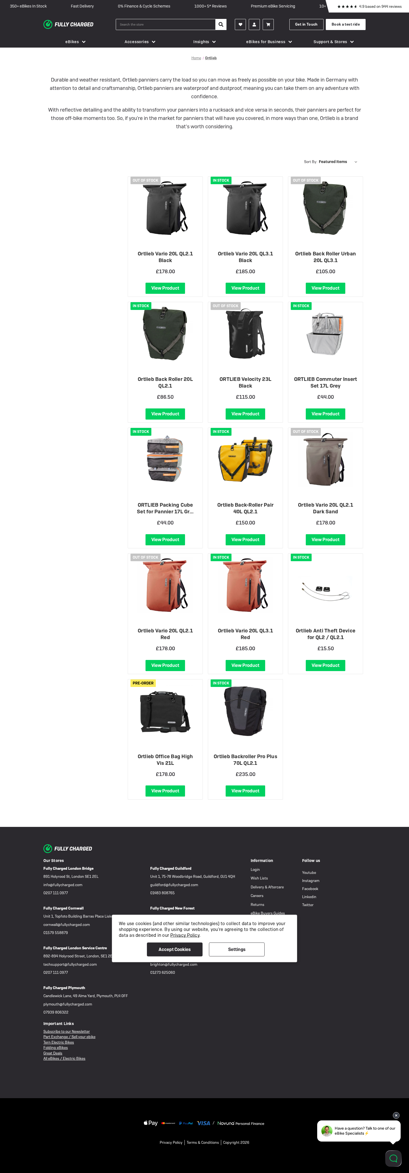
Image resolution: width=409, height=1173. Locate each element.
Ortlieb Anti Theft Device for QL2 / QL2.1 (325, 633)
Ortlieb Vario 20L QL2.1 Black (165, 256)
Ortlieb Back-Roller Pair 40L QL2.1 (245, 508)
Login (255, 869)
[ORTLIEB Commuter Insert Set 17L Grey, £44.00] (325, 333)
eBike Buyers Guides (268, 913)
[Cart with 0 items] (268, 24)
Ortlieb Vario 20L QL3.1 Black (245, 256)
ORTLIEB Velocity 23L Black (245, 382)
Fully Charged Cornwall (63, 908)
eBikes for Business (265, 41)
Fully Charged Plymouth (64, 987)
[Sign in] (254, 24)
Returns (257, 904)
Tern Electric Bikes (58, 1042)
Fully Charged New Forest (172, 908)
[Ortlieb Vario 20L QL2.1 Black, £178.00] (165, 208)
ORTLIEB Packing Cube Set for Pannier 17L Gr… (165, 508)
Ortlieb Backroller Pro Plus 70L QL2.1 (245, 759)
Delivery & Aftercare (267, 887)
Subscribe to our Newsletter (66, 1031)
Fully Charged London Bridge (68, 868)
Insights (201, 41)
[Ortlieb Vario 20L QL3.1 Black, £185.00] (245, 208)
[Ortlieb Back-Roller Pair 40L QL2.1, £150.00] (245, 459)
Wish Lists (259, 878)
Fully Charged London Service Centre (75, 948)
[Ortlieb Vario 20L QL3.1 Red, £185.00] (245, 585)
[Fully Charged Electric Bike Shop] (79, 24)
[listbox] (339, 161)
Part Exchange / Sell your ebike (69, 1036)
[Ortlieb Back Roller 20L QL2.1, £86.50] (165, 333)
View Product (165, 288)
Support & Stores (330, 41)
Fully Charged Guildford (170, 868)
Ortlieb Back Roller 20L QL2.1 (165, 382)
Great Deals (52, 1053)
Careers (257, 895)
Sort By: (310, 161)
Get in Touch (306, 24)
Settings (236, 949)
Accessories (137, 41)
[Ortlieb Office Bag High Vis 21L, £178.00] (165, 711)
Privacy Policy (171, 1142)
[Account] (240, 24)
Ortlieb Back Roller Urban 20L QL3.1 (325, 256)
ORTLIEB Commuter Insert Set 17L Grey (325, 382)
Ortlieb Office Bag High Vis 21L (165, 759)
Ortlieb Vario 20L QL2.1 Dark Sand (325, 508)
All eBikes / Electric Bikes (64, 1058)
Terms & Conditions (203, 1142)
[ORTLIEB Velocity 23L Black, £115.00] (245, 333)
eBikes (72, 41)
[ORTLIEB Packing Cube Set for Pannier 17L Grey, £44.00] (165, 459)
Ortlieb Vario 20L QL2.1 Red (165, 633)
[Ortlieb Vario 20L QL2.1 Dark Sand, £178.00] (325, 459)
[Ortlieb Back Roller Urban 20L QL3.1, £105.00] (325, 208)
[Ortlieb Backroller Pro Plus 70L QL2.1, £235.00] (245, 711)
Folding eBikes (55, 1047)
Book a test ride (346, 24)
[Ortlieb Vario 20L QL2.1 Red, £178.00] (165, 585)
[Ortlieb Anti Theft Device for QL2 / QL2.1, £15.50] (325, 585)
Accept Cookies (175, 949)
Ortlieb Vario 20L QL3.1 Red (245, 633)
